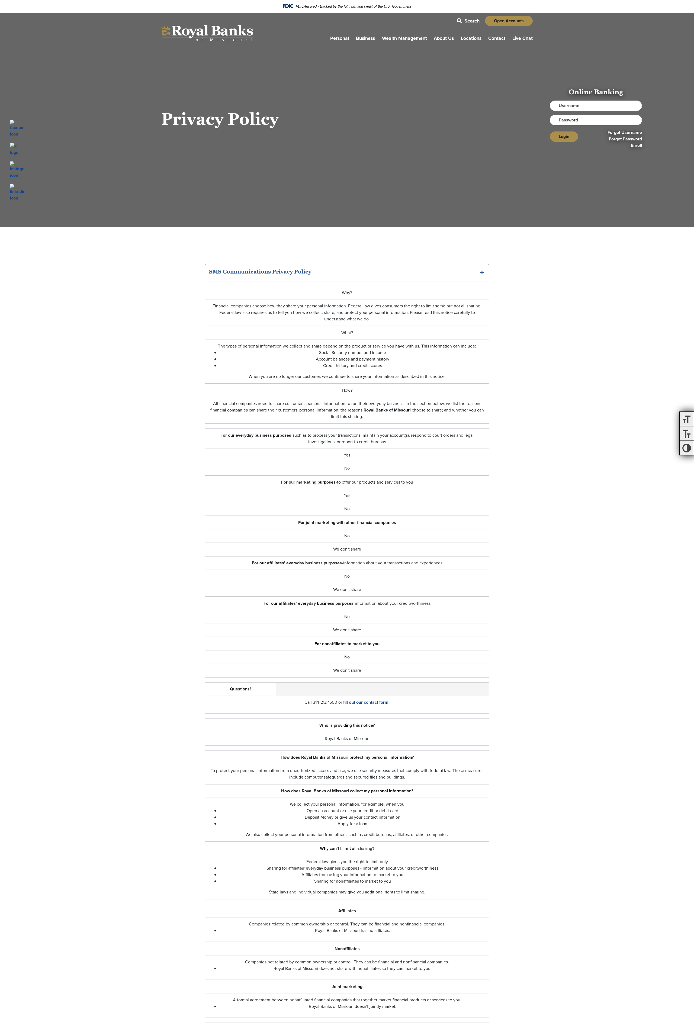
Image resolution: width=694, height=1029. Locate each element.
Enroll (636, 145)
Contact (496, 38)
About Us (444, 38)
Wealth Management (404, 38)
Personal (339, 38)
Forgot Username (625, 132)
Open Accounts (509, 21)
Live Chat (522, 38)
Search (468, 21)
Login (564, 136)
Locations (471, 38)
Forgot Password (625, 139)
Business (365, 38)
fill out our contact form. (366, 702)
